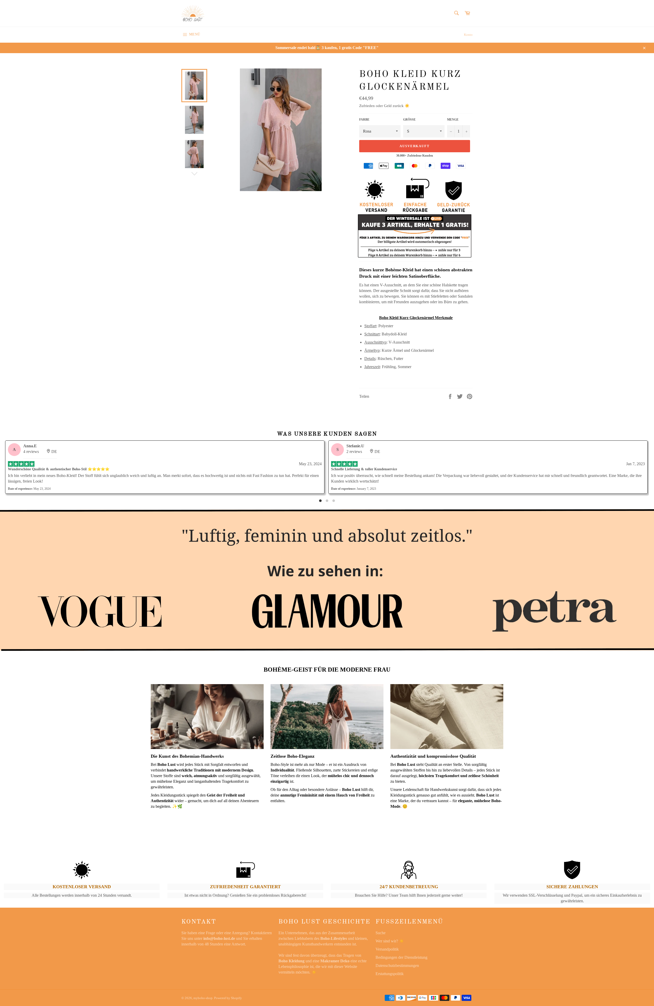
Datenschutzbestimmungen (397, 965)
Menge (453, 119)
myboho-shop (203, 998)
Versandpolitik (387, 949)
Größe (409, 119)
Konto (468, 35)
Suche (381, 933)
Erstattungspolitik (390, 974)
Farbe (364, 119)
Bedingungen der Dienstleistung (401, 957)
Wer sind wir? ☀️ (390, 941)
